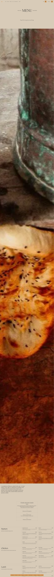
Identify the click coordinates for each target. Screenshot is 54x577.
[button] (16, 2)
